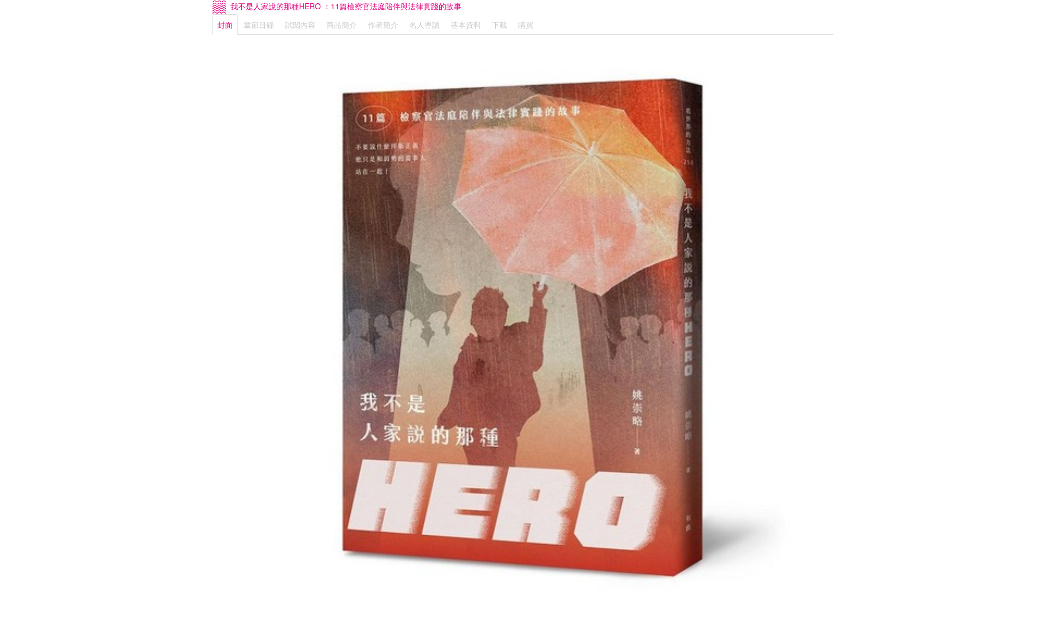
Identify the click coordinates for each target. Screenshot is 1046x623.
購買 (525, 24)
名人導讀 (424, 24)
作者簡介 (383, 24)
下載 (499, 24)
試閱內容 (300, 24)
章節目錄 (259, 24)
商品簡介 (341, 24)
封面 (225, 24)
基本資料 (466, 24)
